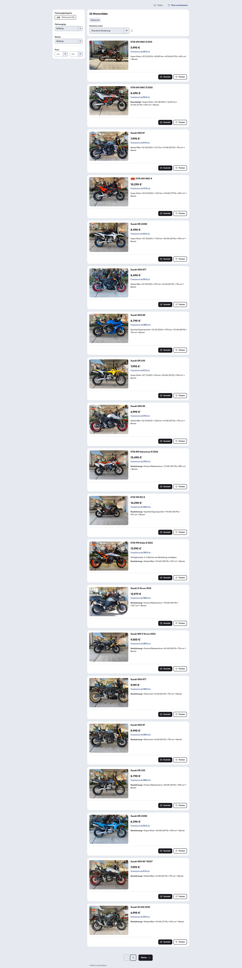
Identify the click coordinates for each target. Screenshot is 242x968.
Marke (58, 37)
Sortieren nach (96, 26)
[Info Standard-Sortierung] (132, 31)
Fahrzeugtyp (60, 24)
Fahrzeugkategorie (63, 13)
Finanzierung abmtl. (140, 51)
